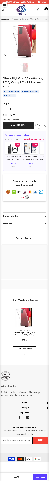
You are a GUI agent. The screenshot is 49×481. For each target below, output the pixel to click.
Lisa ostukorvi (18, 125)
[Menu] (5, 5)
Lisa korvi (40, 477)
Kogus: (6, 103)
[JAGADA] (44, 125)
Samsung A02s (28, 19)
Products (15, 19)
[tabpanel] (24, 41)
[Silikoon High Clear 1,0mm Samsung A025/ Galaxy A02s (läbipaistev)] (24, 317)
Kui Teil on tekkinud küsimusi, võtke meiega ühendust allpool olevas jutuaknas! (20, 394)
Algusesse (5, 19)
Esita (40, 440)
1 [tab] (24, 355)
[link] (38, 125)
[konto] (38, 9)
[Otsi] (3, 10)
